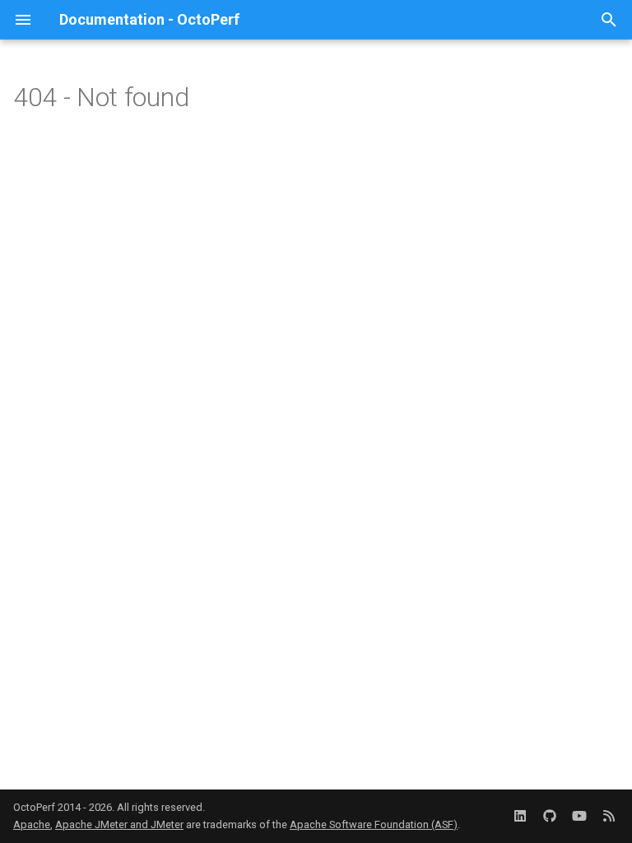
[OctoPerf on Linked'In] (520, 816)
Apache (31, 824)
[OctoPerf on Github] (550, 816)
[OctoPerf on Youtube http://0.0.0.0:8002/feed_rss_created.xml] (579, 816)
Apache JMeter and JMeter (119, 824)
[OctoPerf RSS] (609, 816)
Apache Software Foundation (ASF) (374, 824)
